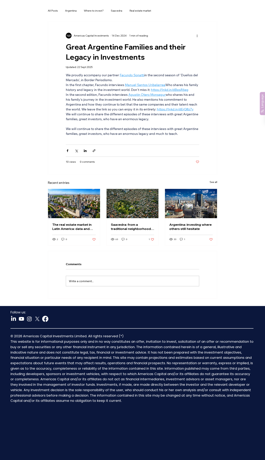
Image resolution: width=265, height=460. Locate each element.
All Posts (53, 10)
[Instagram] (29, 319)
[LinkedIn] (13, 319)
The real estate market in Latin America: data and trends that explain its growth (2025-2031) (72, 226)
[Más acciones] (197, 35)
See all (213, 182)
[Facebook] (45, 319)
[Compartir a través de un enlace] (94, 150)
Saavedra (116, 10)
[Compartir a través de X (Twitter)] (76, 150)
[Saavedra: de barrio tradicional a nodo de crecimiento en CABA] (133, 203)
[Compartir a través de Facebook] (67, 150)
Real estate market (140, 10)
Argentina (71, 10)
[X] (37, 319)
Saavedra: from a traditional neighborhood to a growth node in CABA (131, 226)
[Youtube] (21, 319)
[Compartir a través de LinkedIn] (85, 150)
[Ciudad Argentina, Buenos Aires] (191, 203)
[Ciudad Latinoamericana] (74, 203)
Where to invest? (94, 10)
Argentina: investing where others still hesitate (190, 226)
